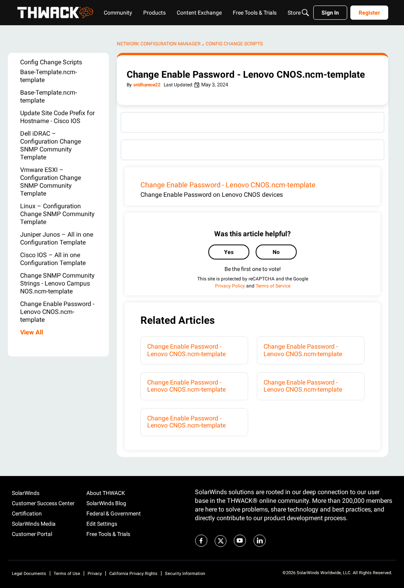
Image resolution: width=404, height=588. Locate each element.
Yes (229, 252)
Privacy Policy (230, 286)
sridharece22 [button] (147, 85)
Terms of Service (273, 286)
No (276, 252)
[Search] (305, 13)
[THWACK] (55, 13)
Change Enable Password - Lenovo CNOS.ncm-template (228, 185)
